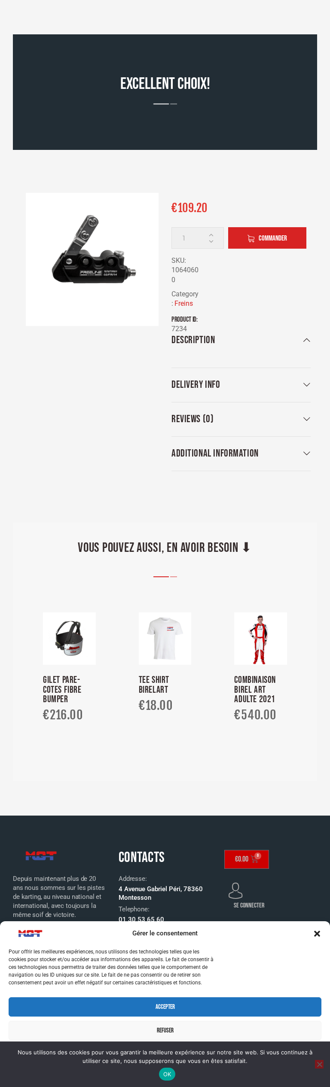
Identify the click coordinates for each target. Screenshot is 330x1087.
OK (167, 1074)
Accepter (165, 1007)
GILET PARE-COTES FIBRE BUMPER (62, 690)
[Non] (319, 1064)
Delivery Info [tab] (195, 384)
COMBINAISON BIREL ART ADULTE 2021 (255, 690)
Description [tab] (193, 340)
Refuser (165, 1030)
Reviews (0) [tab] (192, 419)
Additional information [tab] (215, 453)
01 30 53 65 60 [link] (141, 919)
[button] (317, 933)
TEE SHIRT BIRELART (154, 685)
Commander (273, 238)
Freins (183, 303)
